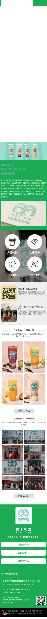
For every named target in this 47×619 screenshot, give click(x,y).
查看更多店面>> (23, 496)
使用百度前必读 (11, 129)
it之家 (2, 11)
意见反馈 (20, 129)
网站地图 (3, 618)
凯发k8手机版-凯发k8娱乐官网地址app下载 (16, 1)
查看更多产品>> (23, 411)
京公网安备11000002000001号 (10, 132)
